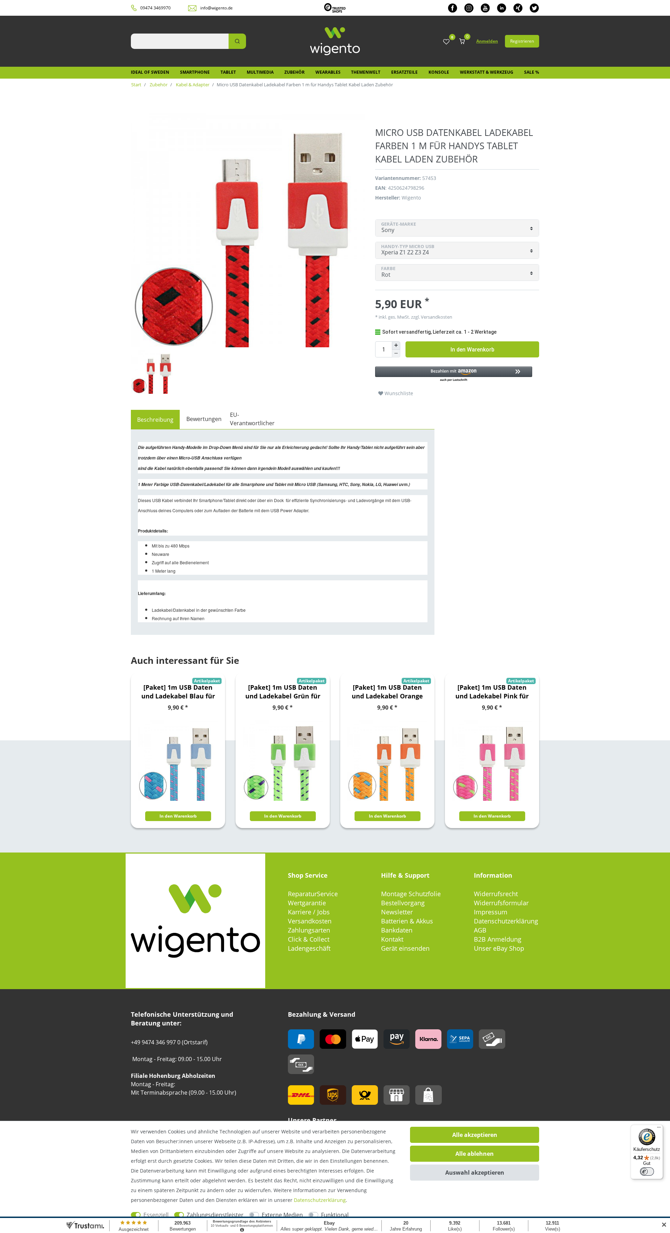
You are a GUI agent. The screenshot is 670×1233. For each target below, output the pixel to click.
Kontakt (392, 939)
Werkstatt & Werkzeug (486, 72)
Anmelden (487, 41)
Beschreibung (155, 419)
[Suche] (237, 41)
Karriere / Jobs (309, 912)
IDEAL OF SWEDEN (150, 72)
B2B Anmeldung (497, 939)
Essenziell (156, 1215)
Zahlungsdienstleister (215, 1215)
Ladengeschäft (309, 948)
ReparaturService (313, 894)
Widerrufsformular (501, 903)
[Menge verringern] (396, 354)
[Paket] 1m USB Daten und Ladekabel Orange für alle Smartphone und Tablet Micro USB (387, 692)
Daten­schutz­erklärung (320, 1200)
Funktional (335, 1215)
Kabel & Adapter (192, 84)
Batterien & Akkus (407, 921)
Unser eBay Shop (499, 948)
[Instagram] (469, 8)
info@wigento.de (216, 8)
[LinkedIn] (501, 8)
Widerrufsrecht (496, 894)
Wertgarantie (307, 903)
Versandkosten (310, 921)
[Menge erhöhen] (396, 345)
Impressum (490, 912)
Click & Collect (308, 939)
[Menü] (659, 1129)
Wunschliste (398, 393)
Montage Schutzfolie (411, 894)
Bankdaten (396, 930)
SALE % (531, 72)
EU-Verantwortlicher (252, 419)
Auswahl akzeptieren (474, 1172)
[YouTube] (485, 8)
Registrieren (522, 41)
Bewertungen (204, 419)
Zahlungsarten (309, 930)
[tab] (155, 419)
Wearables (328, 72)
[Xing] (518, 8)
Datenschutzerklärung (506, 921)
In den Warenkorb (472, 349)
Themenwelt (365, 72)
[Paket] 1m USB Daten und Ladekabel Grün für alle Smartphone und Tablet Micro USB (282, 692)
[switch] (647, 1171)
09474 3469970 (155, 8)
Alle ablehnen (474, 1154)
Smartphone (195, 72)
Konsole (439, 72)
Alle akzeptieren (474, 1135)
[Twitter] (534, 8)
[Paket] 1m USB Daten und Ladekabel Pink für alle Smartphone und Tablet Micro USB (492, 692)
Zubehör (294, 72)
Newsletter (397, 912)
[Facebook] (452, 8)
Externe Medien (282, 1215)
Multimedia (260, 72)
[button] (453, 374)
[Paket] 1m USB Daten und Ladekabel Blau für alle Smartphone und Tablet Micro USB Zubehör (178, 692)
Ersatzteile (404, 72)
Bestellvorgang (403, 903)
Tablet (228, 72)
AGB (480, 930)
